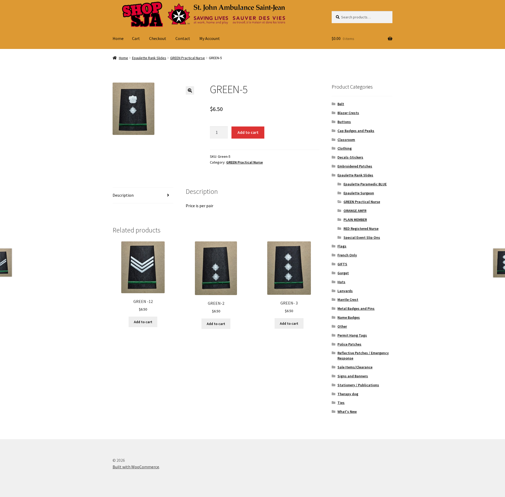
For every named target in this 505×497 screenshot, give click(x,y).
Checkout (157, 38)
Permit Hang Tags (352, 335)
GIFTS (342, 264)
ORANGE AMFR (355, 210)
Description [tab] (123, 195)
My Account (209, 38)
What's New (347, 411)
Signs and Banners (352, 376)
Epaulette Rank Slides (149, 57)
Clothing (344, 148)
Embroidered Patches (354, 166)
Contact (182, 38)
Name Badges (348, 317)
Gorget (343, 273)
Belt (340, 104)
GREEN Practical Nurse (187, 57)
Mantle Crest (347, 299)
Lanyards (345, 290)
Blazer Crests (348, 112)
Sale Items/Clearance (354, 367)
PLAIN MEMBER (355, 219)
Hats (341, 282)
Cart (136, 38)
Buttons (344, 121)
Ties (341, 402)
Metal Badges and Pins (356, 308)
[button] (190, 90)
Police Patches (349, 344)
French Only (347, 255)
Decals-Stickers (350, 157)
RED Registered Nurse (361, 228)
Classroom (346, 139)
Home (118, 38)
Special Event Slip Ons (362, 237)
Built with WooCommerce (136, 466)
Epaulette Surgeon (359, 193)
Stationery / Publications (358, 385)
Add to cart (248, 132)
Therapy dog (347, 394)
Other (342, 326)
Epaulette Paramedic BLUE (365, 184)
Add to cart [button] (143, 322)
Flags (341, 246)
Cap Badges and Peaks (355, 130)
